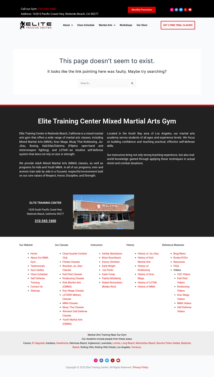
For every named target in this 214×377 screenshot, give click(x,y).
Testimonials (38, 265)
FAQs (176, 265)
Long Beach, (128, 343)
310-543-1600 (47, 8)
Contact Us (37, 286)
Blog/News (179, 253)
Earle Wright (108, 265)
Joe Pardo (107, 270)
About (66, 25)
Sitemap (35, 290)
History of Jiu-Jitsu (148, 253)
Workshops (126, 25)
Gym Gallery (37, 270)
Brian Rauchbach (111, 257)
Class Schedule (85, 25)
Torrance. (136, 347)
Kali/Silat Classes (72, 274)
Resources (179, 261)
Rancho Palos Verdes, (168, 343)
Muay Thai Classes (73, 307)
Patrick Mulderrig (111, 278)
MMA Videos (184, 303)
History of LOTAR (147, 282)
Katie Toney (108, 274)
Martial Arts (105, 25)
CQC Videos (183, 274)
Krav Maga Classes (73, 290)
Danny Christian (111, 261)
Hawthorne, (62, 343)
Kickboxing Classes (73, 278)
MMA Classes (70, 303)
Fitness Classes (71, 261)
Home (34, 253)
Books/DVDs (180, 257)
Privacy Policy (140, 367)
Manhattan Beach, (146, 343)
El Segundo (38, 343)
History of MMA (146, 286)
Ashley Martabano (112, 253)
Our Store (142, 25)
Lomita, (116, 343)
